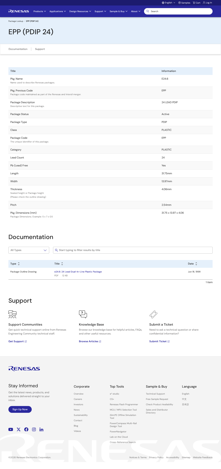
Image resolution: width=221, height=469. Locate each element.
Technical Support (155, 393)
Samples (185, 2)
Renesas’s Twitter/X (19, 429)
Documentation (18, 49)
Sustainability (81, 415)
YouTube (10, 429)
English (185, 393)
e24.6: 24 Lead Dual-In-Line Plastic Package (78, 271)
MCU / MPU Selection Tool (123, 409)
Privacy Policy (156, 457)
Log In (209, 2)
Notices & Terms (138, 457)
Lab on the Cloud (119, 436)
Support (40, 49)
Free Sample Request (157, 399)
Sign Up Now (20, 409)
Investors (78, 404)
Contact (78, 420)
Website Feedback (203, 457)
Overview (78, 393)
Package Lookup (15, 21)
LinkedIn (41, 429)
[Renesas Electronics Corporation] (18, 11)
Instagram (34, 429)
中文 (184, 399)
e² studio (114, 393)
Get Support (16, 341)
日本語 (185, 404)
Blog (76, 425)
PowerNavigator (118, 431)
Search (178, 11)
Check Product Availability (159, 404)
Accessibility (172, 457)
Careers (78, 399)
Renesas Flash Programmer (124, 404)
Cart (198, 2)
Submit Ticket (158, 341)
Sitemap (186, 457)
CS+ (112, 399)
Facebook (26, 429)
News (77, 409)
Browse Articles (88, 341)
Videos (77, 431)
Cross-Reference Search (123, 442)
